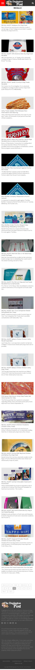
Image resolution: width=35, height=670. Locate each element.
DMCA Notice (6, 661)
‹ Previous (23, 585)
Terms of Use (18, 663)
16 (29, 588)
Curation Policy (17, 661)
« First (15, 585)
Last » (11, 591)
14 (22, 588)
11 (10, 588)
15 (25, 588)
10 (6, 588)
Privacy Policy (28, 661)
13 (18, 588)
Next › (4, 591)
